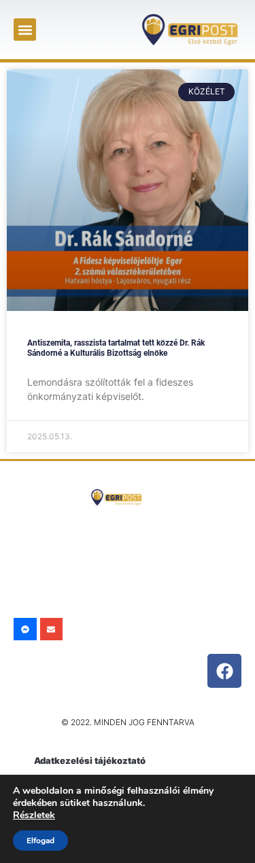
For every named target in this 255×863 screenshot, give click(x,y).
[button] (25, 29)
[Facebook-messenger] (25, 629)
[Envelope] (51, 629)
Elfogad (40, 840)
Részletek (34, 815)
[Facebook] (224, 671)
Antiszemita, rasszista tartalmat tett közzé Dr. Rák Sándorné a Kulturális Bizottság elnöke (116, 347)
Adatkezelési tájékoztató (90, 760)
